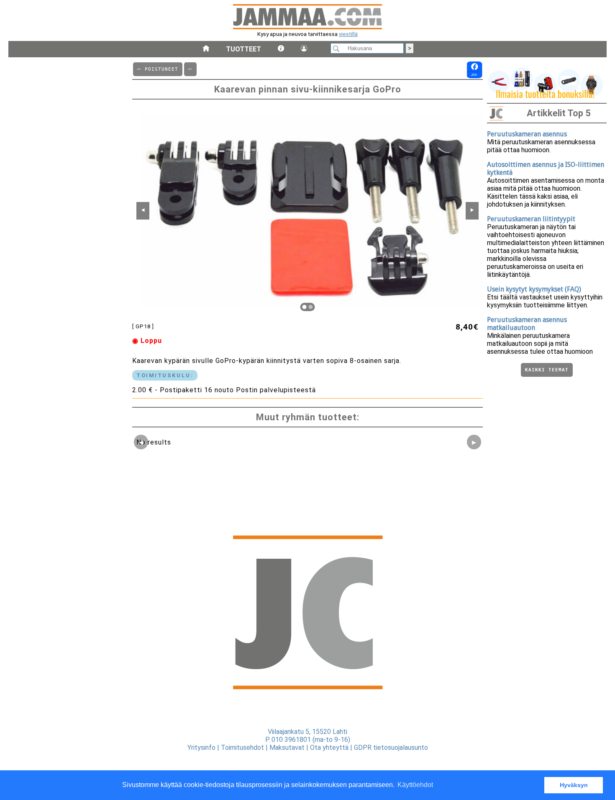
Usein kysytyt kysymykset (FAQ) (534, 289)
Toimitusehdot (242, 747)
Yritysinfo (201, 747)
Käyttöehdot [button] (415, 784)
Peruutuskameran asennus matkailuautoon (527, 324)
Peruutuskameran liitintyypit (531, 219)
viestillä (348, 34)
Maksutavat (287, 747)
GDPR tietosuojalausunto (391, 747)
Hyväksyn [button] (574, 785)
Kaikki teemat (547, 370)
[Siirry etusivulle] (206, 49)
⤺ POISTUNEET (157, 69)
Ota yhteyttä (329, 747)
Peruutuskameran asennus (527, 134)
